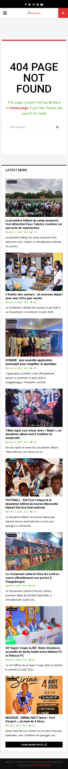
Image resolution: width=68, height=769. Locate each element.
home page (19, 108)
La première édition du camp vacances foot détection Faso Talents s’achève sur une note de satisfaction (33, 224)
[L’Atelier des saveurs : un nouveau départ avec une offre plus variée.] (34, 272)
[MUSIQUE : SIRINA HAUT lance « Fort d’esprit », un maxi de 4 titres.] (34, 695)
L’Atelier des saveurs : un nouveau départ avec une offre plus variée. (34, 296)
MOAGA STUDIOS (41, 765)
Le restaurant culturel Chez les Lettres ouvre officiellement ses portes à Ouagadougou (32, 577)
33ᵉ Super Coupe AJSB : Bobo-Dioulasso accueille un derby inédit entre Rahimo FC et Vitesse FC (33, 651)
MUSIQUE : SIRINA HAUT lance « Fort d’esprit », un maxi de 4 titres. (30, 719)
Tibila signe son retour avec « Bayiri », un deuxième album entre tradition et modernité (33, 434)
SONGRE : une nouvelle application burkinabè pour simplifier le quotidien (30, 362)
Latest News (16, 170)
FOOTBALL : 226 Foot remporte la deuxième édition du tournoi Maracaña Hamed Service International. (31, 503)
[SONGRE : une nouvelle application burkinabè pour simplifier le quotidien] (34, 337)
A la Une (12, 182)
